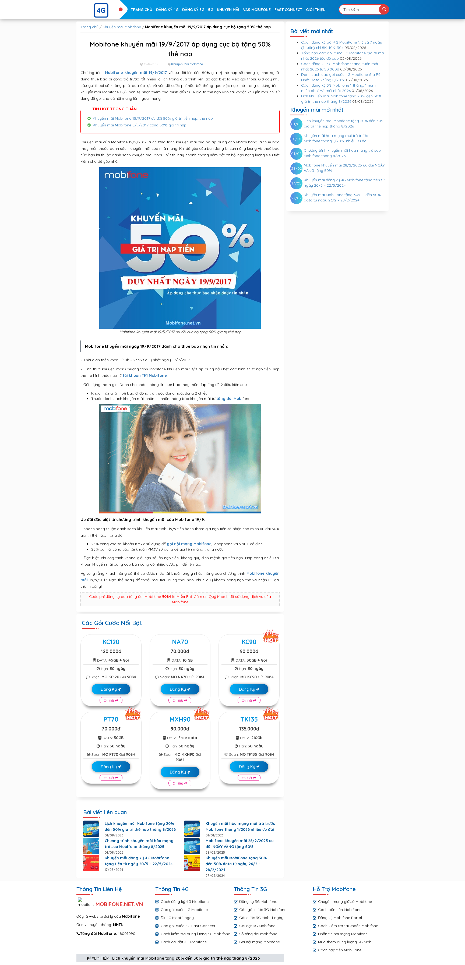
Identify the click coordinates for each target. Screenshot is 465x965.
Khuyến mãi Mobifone (122, 26)
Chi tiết (109, 700)
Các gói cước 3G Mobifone (262, 909)
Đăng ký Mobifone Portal (340, 917)
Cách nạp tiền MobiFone (339, 950)
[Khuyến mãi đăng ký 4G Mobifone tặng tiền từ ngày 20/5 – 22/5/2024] (91, 863)
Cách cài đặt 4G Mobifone (184, 941)
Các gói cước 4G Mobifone (184, 909)
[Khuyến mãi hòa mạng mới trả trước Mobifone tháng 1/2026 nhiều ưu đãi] (192, 829)
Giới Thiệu (316, 9)
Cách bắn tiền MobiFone (339, 909)
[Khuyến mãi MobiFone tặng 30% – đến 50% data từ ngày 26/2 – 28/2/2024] (192, 863)
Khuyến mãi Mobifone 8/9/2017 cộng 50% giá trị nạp (139, 125)
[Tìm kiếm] (384, 9)
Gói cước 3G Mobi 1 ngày (261, 917)
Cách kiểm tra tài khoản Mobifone (348, 925)
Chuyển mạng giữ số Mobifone (345, 901)
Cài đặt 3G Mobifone (257, 925)
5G (210, 9)
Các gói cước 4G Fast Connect (188, 925)
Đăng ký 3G (193, 9)
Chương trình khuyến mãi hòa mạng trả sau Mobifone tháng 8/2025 (139, 843)
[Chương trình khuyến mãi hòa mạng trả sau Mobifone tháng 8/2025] (91, 846)
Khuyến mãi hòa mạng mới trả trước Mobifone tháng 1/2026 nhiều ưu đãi (240, 826)
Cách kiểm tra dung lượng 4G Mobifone (195, 933)
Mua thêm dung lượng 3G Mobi (345, 941)
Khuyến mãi (228, 9)
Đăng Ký (109, 689)
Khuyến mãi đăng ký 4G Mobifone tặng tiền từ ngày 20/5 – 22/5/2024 (139, 861)
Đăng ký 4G (167, 9)
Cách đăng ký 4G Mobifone (185, 901)
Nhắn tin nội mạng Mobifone (343, 933)
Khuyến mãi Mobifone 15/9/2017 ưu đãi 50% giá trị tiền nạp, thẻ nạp (153, 118)
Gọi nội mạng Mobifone (259, 941)
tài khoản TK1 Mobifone (145, 375)
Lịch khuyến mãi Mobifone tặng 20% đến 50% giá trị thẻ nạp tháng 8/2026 (186, 958)
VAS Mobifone (257, 9)
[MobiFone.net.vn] (101, 10)
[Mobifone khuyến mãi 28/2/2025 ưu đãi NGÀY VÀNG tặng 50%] (192, 846)
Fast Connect (288, 9)
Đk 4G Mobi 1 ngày (177, 917)
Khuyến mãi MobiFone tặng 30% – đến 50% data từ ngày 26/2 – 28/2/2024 (238, 864)
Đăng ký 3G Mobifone (258, 901)
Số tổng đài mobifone (258, 933)
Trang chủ (141, 9)
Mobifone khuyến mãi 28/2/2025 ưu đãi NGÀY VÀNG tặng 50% (240, 843)
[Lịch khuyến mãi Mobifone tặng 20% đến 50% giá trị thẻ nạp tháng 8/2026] (91, 829)
